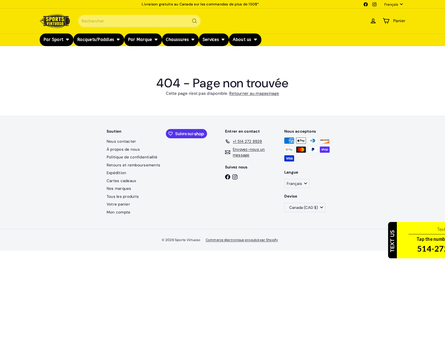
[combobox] (139, 21)
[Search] (194, 21)
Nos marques (119, 188)
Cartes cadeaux (121, 180)
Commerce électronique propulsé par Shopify (242, 240)
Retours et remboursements (133, 165)
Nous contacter (121, 141)
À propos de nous (123, 149)
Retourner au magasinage (254, 93)
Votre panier (118, 204)
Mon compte (118, 212)
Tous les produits (123, 196)
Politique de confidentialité (132, 157)
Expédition (116, 172)
